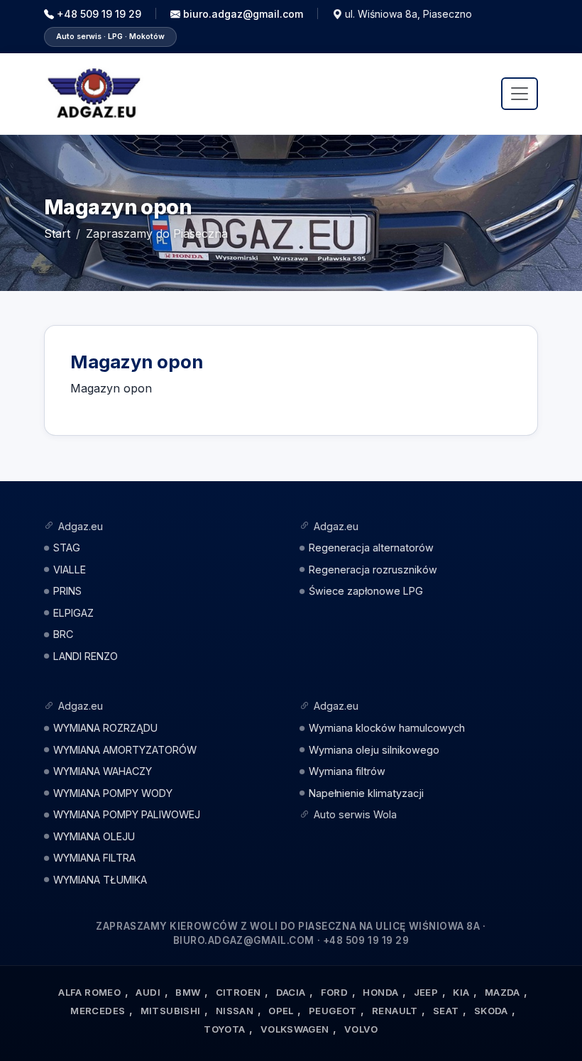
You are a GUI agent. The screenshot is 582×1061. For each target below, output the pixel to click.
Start (57, 233)
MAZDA (502, 992)
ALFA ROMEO (89, 992)
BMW (187, 992)
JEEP (426, 992)
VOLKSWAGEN (294, 1029)
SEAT (446, 1010)
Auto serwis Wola (355, 814)
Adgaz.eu (80, 526)
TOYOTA (224, 1029)
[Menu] (519, 94)
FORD (334, 992)
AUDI (148, 992)
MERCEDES (97, 1010)
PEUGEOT (333, 1010)
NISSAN (234, 1010)
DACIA (291, 992)
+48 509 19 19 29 (99, 14)
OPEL (281, 1010)
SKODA (491, 1010)
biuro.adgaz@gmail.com (243, 14)
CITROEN (238, 992)
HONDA (380, 992)
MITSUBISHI (171, 1010)
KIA (461, 992)
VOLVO (361, 1029)
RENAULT (395, 1010)
